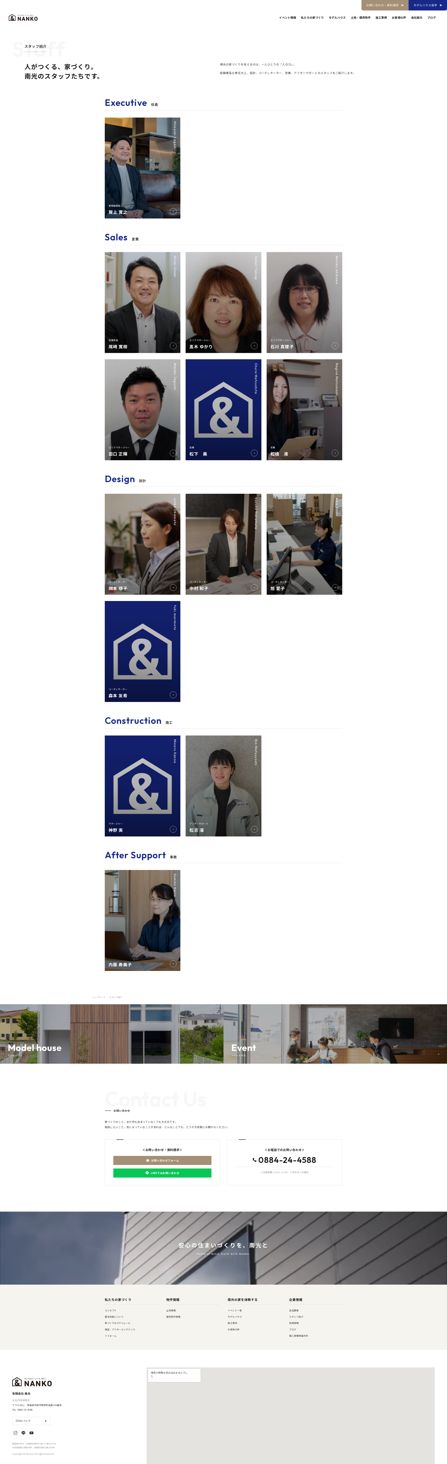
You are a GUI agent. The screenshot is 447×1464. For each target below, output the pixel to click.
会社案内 (416, 17)
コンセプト (111, 1310)
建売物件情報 (173, 1316)
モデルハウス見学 (425, 5)
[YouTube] (31, 1433)
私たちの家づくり (312, 17)
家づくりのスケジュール (118, 1323)
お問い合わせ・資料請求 (382, 5)
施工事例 (381, 17)
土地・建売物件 (361, 17)
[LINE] (23, 1433)
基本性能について (114, 1316)
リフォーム (111, 1335)
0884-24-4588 (287, 1160)
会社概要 (294, 1310)
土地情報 (171, 1310)
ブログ (431, 17)
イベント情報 (287, 17)
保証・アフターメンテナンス (120, 1329)
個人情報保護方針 (298, 1335)
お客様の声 (399, 17)
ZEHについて (31, 1420)
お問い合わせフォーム (165, 1160)
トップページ (99, 997)
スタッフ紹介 (296, 1316)
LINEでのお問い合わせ (165, 1173)
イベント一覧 (235, 1310)
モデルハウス (337, 17)
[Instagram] (15, 1433)
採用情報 (294, 1323)
